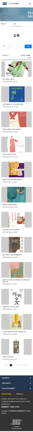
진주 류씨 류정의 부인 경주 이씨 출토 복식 (14, 332)
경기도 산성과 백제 (8, 357)
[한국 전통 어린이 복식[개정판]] (16, 219)
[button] (4, 23)
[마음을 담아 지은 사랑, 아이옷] (16, 296)
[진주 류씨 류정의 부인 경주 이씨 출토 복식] (16, 321)
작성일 (28, 55)
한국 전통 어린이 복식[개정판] (11, 230)
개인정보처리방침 (6, 394)
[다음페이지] (25, 365)
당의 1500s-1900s (8, 79)
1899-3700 (14, 407)
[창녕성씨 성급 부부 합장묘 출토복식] (16, 169)
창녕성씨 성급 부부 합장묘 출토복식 (12, 179)
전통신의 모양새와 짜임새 (10, 204)
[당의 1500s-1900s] (16, 69)
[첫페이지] (5, 365)
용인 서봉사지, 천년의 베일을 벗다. (12, 255)
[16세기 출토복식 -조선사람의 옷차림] (16, 94)
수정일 (29, 58)
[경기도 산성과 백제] (16, 346)
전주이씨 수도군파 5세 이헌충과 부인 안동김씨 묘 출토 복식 (16, 280)
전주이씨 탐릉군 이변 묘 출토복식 (12, 129)
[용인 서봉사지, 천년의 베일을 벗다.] (16, 244)
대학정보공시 (19, 394)
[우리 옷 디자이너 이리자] (16, 144)
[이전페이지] (8, 365)
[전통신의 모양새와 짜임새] (16, 194)
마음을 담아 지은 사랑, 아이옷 (11, 307)
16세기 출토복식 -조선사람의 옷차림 (13, 104)
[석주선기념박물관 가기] (5, 3)
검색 (28, 46)
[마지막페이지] (28, 365)
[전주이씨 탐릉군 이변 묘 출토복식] (16, 119)
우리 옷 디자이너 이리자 (9, 154)
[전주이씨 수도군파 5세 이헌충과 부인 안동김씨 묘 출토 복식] (16, 269)
